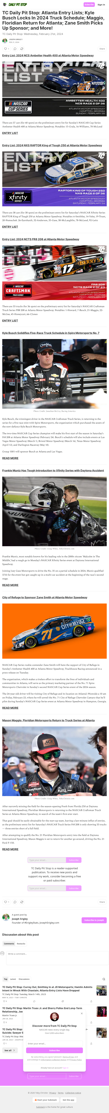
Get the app (68, 1100)
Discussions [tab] (24, 979)
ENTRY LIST (10, 133)
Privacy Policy (76, 1059)
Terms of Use (68, 1057)
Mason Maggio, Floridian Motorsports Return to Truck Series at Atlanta (48, 720)
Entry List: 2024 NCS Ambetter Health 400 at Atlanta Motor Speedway (48, 55)
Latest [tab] (13, 979)
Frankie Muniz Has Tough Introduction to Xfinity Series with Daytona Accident (53, 470)
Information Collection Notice (53, 1059)
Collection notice (73, 1092)
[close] (81, 1013)
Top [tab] (5, 979)
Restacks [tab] (21, 943)
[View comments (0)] (15, 49)
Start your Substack (47, 1100)
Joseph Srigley (16, 39)
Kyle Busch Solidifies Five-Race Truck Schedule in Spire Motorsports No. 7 (50, 333)
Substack (40, 1107)
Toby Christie (21, 998)
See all (8, 1050)
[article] (54, 994)
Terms (61, 1092)
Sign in (101, 4)
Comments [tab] (9, 943)
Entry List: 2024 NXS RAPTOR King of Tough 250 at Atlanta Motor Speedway (52, 145)
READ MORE (10, 458)
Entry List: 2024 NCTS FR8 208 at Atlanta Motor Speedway (40, 239)
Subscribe (89, 4)
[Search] (104, 979)
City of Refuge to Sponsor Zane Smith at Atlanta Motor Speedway (44, 597)
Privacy (52, 1092)
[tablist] (14, 944)
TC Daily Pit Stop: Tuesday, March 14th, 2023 (24, 994)
